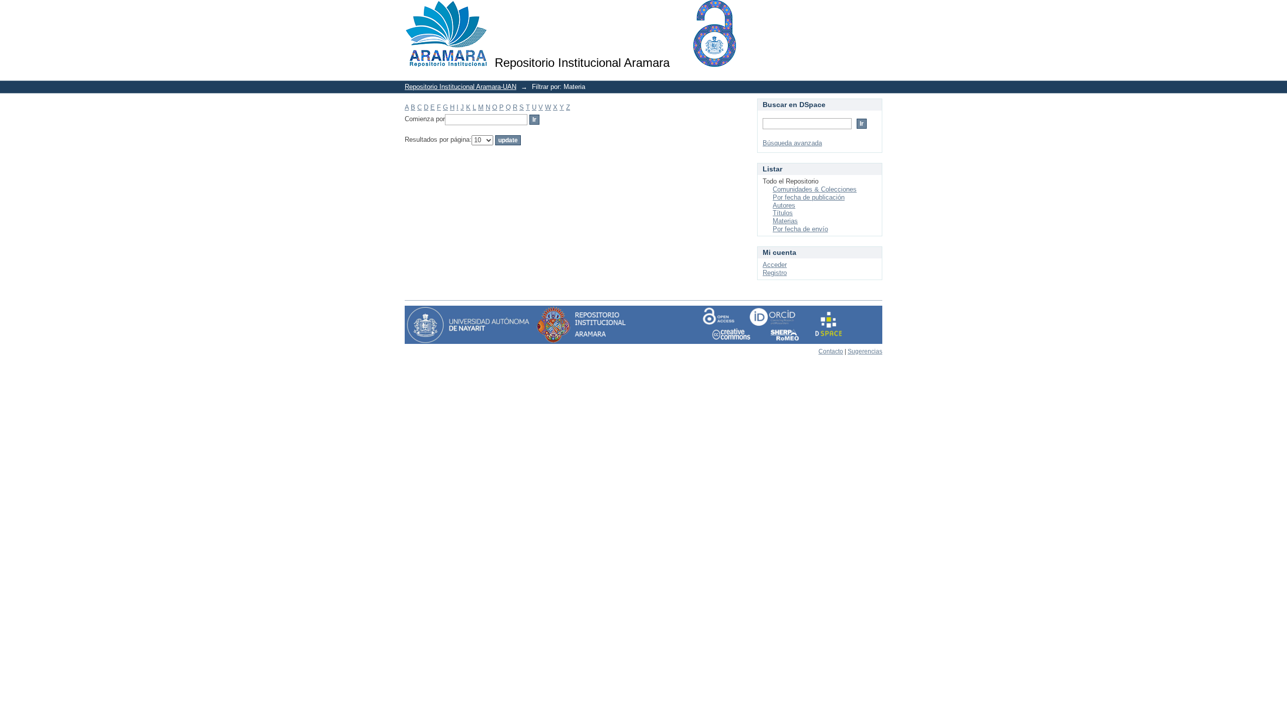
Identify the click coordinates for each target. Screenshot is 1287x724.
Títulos (783, 213)
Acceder (775, 264)
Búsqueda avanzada (792, 143)
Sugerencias (865, 351)
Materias (785, 221)
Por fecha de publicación (809, 197)
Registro (775, 273)
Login (874, 12)
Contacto (830, 351)
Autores (784, 205)
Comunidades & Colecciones (815, 189)
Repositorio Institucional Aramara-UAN (460, 86)
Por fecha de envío (800, 229)
